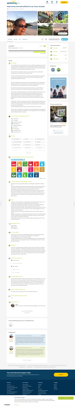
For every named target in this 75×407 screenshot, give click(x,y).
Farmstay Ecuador (30, 367)
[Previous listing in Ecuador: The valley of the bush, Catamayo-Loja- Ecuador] (1, 203)
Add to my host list (54, 39)
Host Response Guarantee (43, 390)
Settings (16, 404)
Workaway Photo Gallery (27, 386)
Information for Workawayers (12, 387)
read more (58, 82)
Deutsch (55, 384)
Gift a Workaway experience (12, 391)
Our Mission (25, 394)
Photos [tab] (15, 39)
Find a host (9, 384)
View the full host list (58, 132)
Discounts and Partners (11, 393)
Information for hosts (10, 386)
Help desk (40, 384)
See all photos (63, 33)
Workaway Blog (25, 384)
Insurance (40, 388)
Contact (65, 39)
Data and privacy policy (42, 393)
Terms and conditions (42, 391)
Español (55, 387)
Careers (39, 394)
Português (56, 388)
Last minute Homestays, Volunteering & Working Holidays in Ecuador (45, 367)
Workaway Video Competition (28, 390)
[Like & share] (46, 39)
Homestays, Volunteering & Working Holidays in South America (38, 365)
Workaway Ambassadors (27, 391)
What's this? (43, 178)
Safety (39, 386)
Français (55, 386)
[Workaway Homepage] (13, 2)
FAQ (39, 387)
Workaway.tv (25, 387)
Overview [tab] (10, 39)
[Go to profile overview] (27, 324)
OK (65, 398)
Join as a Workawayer (10, 388)
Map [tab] (20, 39)
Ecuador (9, 8)
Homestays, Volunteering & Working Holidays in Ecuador (17, 365)
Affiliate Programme (26, 393)
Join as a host (9, 390)
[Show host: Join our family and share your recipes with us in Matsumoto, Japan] (58, 114)
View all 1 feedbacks (27, 360)
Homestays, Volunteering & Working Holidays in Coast (57, 365)
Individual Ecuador (22, 367)
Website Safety (27, 312)
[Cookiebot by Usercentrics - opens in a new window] (7, 405)
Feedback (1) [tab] (25, 39)
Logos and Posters (26, 388)
